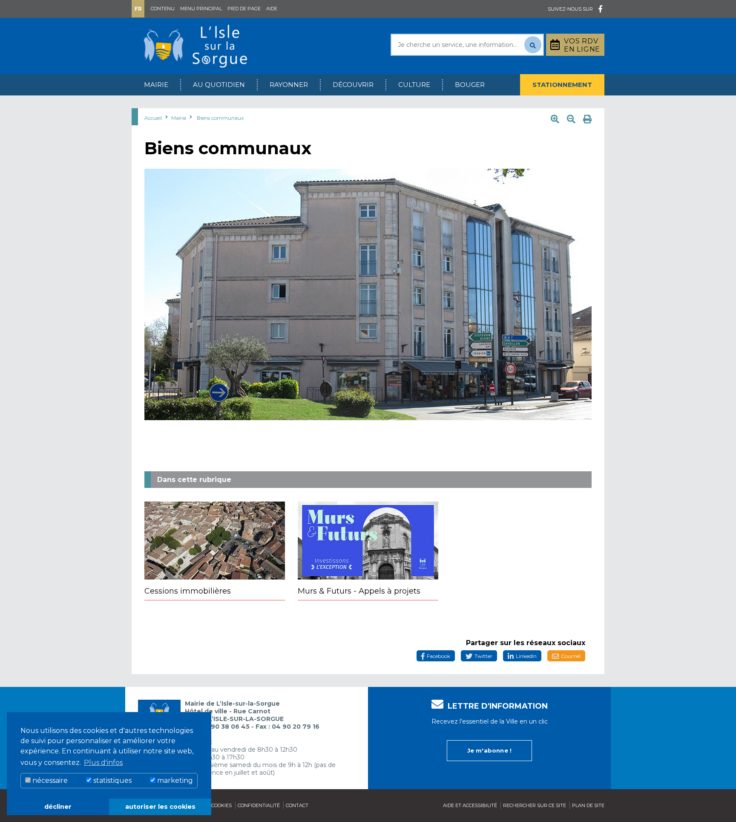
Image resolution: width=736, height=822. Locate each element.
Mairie (156, 85)
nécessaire (49, 780)
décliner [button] (58, 806)
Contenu (163, 9)
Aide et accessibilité (470, 805)
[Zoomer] (555, 119)
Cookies (221, 805)
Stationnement (562, 85)
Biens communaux (220, 118)
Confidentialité (259, 805)
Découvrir (353, 85)
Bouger (470, 85)
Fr (138, 9)
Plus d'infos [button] (103, 763)
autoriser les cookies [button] (160, 806)
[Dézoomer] (571, 119)
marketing (174, 780)
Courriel (571, 656)
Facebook (438, 656)
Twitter (483, 656)
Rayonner (289, 85)
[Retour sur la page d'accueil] (195, 46)
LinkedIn (526, 656)
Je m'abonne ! (489, 750)
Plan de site (588, 805)
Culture (414, 85)
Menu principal (201, 9)
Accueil (153, 118)
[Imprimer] (587, 119)
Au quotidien (219, 85)
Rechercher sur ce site (534, 805)
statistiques (112, 780)
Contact (297, 805)
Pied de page (244, 9)
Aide (271, 9)
